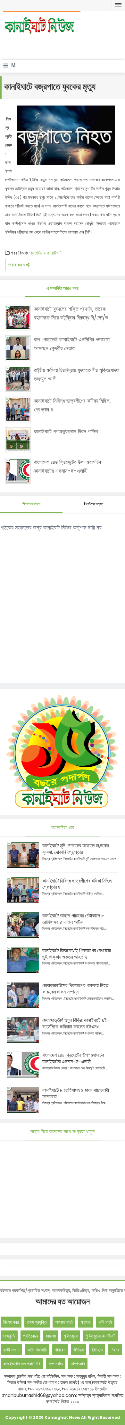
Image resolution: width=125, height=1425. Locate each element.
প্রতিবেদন (30, 1336)
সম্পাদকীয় (55, 1363)
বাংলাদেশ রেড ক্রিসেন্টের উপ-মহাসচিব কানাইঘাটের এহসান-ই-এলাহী (67, 466)
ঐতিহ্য (78, 1350)
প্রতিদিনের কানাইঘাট (45, 252)
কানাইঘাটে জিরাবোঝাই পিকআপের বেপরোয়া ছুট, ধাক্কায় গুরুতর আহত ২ (76, 954)
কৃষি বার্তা (105, 1322)
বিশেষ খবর (11, 1322)
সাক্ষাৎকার (78, 1363)
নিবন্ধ (115, 1350)
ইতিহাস (97, 1350)
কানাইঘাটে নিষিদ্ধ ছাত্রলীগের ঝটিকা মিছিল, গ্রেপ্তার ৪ (72, 405)
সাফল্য (51, 1336)
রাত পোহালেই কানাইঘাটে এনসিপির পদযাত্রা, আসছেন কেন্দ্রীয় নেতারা (72, 344)
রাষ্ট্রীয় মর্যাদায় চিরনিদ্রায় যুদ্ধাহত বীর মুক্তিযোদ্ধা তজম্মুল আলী (76, 374)
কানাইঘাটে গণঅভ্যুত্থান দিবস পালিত (66, 431)
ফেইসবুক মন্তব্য (95, 503)
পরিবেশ (60, 1350)
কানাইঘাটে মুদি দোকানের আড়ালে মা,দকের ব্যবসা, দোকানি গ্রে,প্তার (75, 849)
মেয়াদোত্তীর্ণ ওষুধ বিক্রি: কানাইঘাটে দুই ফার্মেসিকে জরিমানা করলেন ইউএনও (74, 1023)
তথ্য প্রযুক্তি (37, 1322)
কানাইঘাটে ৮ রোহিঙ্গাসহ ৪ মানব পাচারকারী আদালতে (75, 1093)
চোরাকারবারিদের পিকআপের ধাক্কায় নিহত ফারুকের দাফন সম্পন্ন (75, 988)
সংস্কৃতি (9, 1336)
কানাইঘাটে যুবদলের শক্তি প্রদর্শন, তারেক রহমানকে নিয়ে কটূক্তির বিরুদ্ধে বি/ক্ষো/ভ (71, 313)
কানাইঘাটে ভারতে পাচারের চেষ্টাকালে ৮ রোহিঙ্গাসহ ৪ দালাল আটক (73, 919)
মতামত (86, 1322)
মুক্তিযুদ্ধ (71, 1336)
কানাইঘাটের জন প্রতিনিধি (21, 1363)
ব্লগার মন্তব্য (33, 503)
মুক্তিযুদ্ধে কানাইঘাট (100, 1336)
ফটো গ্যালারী (37, 1350)
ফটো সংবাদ (11, 1350)
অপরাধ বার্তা (64, 1322)
